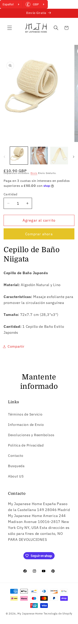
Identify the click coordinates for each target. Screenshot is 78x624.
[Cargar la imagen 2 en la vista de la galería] (39, 155)
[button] (9, 28)
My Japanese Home (30, 613)
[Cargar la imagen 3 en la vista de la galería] (59, 155)
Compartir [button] (16, 346)
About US (16, 476)
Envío (34, 173)
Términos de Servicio (25, 414)
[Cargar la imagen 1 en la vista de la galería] (19, 155)
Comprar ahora (39, 234)
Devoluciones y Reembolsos (31, 435)
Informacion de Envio (26, 424)
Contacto (15, 455)
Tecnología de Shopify (58, 613)
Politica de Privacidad (26, 445)
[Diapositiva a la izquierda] (4, 156)
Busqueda (16, 466)
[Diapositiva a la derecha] (73, 156)
